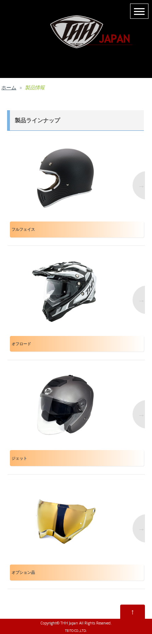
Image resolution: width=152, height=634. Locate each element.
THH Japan (69, 623)
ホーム (8, 87)
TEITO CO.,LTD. (76, 630)
